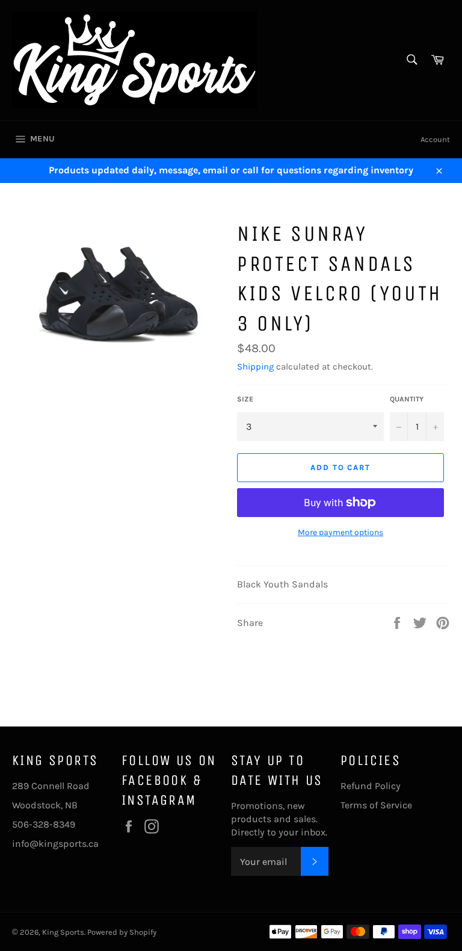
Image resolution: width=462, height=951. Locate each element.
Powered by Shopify (121, 932)
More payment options (340, 532)
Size (245, 399)
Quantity (407, 399)
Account (435, 139)
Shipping (255, 366)
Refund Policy (370, 785)
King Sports (63, 932)
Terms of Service (376, 805)
